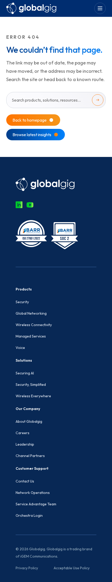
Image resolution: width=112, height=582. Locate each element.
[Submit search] (97, 100)
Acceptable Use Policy (72, 568)
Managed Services (31, 336)
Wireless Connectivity (34, 324)
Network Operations (33, 492)
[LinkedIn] (19, 204)
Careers (22, 433)
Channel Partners (30, 455)
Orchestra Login (29, 515)
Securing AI (25, 373)
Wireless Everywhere (33, 396)
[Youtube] (30, 204)
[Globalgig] (31, 8)
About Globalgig (29, 421)
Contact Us (25, 481)
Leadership (25, 444)
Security (22, 302)
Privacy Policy (27, 568)
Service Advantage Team (36, 504)
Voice (20, 347)
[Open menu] (100, 8)
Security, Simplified (31, 384)
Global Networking (31, 313)
